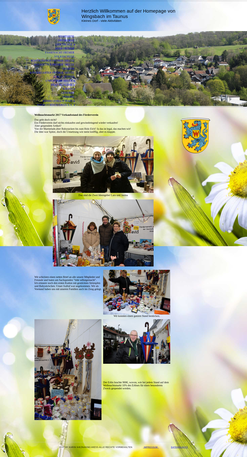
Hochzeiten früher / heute (54, 64)
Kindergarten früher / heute (52, 72)
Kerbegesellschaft (58, 100)
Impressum (151, 447)
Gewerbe (67, 92)
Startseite (66, 36)
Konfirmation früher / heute (52, 60)
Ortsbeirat (66, 40)
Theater (68, 68)
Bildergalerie (62, 84)
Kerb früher (64, 48)
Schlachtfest (63, 76)
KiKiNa (68, 88)
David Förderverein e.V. (55, 104)
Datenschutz (179, 447)
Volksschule (64, 56)
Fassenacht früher (59, 52)
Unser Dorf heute (59, 80)
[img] (53, 16)
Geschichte (64, 44)
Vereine (68, 96)
